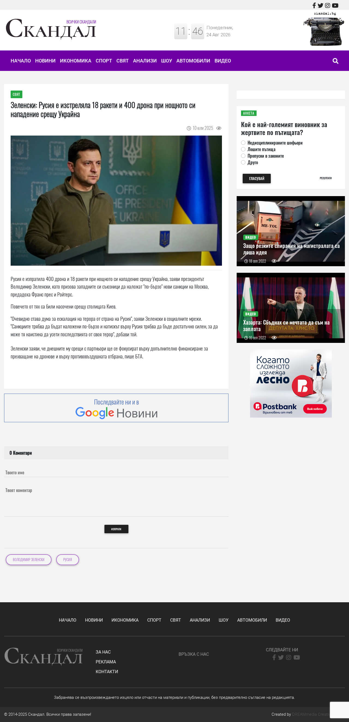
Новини (45, 61)
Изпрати (116, 529)
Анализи (145, 61)
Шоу (166, 61)
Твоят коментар (18, 490)
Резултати (326, 178)
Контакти (107, 671)
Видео (223, 61)
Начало (21, 61)
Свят (122, 61)
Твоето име (14, 472)
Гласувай (256, 178)
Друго (253, 162)
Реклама (106, 661)
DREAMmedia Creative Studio (318, 714)
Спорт (104, 61)
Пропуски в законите (266, 155)
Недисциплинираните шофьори (275, 142)
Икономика (75, 61)
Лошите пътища (261, 149)
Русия (67, 559)
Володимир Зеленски (28, 559)
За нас (103, 652)
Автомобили (193, 61)
